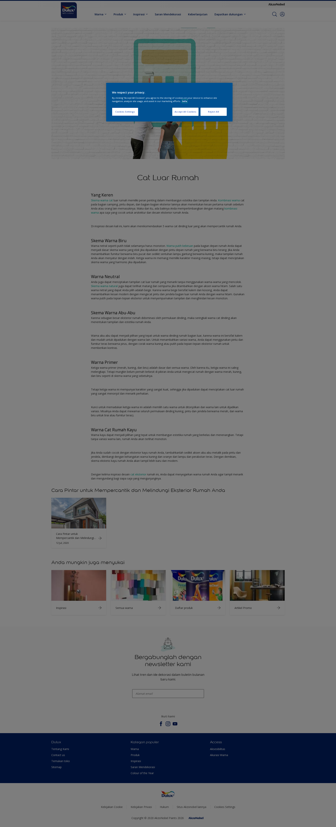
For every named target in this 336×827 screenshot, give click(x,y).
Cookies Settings (125, 111)
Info (184, 101)
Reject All (213, 111)
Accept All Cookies (185, 111)
